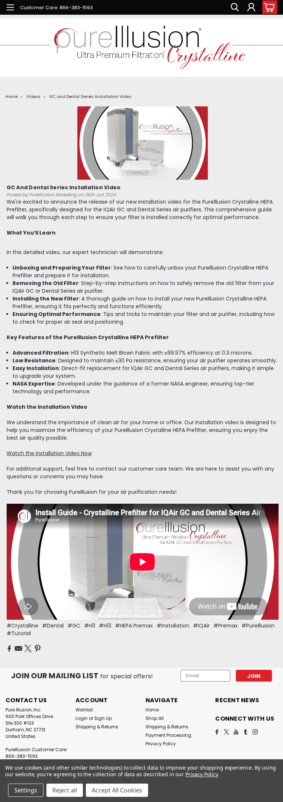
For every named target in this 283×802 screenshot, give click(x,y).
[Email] (18, 648)
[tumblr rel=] (245, 732)
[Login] (251, 7)
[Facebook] (9, 648)
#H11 (89, 625)
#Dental (53, 625)
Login (82, 718)
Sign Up (103, 718)
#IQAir (201, 625)
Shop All (155, 718)
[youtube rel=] (236, 732)
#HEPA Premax (134, 625)
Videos (33, 96)
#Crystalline (22, 625)
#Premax (225, 625)
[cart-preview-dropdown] (268, 7)
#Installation (173, 625)
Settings (25, 790)
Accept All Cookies (117, 790)
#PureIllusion (258, 625)
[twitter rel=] (226, 732)
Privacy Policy (161, 744)
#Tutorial (19, 633)
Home (12, 96)
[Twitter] (28, 648)
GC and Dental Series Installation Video (90, 96)
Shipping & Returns (97, 727)
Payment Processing (168, 735)
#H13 (105, 625)
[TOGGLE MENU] (10, 8)
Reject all (64, 790)
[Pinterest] (37, 648)
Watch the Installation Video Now (49, 453)
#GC (73, 625)
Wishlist (84, 710)
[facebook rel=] (217, 732)
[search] (234, 7)
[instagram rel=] (255, 732)
